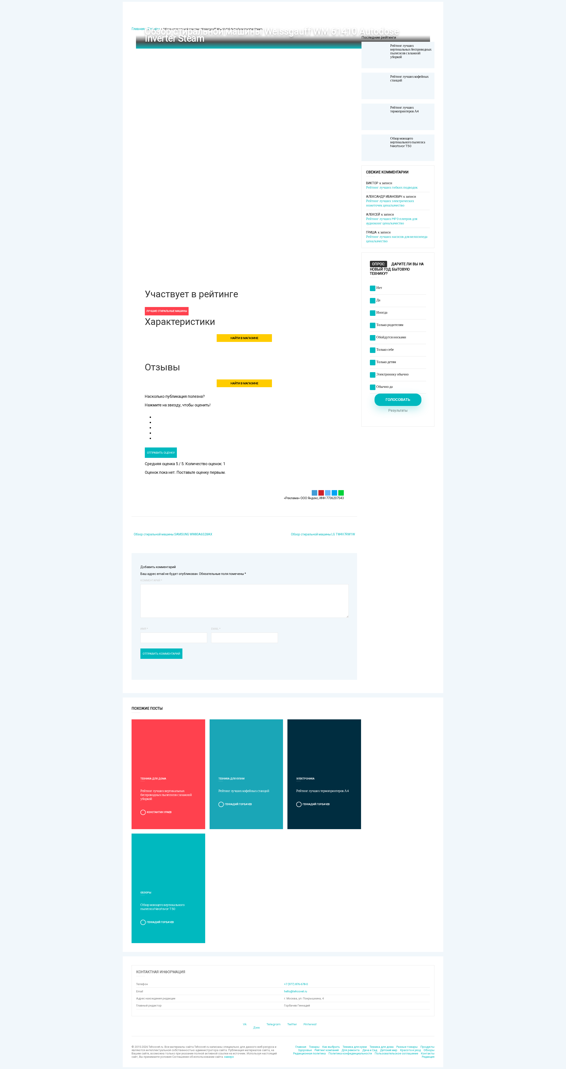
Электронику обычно (392, 374)
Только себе (385, 349)
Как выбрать (331, 1046)
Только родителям (389, 325)
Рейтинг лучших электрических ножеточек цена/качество (390, 203)
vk (245, 1024)
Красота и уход (410, 1050)
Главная (138, 29)
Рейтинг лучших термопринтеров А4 (404, 109)
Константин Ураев (159, 812)
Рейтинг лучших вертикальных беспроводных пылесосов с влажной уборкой (411, 51)
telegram (273, 1024)
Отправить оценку (161, 452)
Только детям (386, 362)
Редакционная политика (309, 1053)
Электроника (305, 778)
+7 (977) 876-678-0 (296, 984)
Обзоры (145, 892)
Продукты (427, 1046)
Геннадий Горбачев (238, 804)
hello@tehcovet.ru (295, 991)
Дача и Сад (369, 1050)
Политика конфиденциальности (350, 1053)
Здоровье (305, 1050)
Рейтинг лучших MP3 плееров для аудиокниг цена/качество (391, 221)
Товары (153, 29)
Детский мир (388, 1050)
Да (378, 300)
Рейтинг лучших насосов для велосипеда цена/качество (396, 239)
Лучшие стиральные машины (166, 311)
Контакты (427, 1053)
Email (215, 628)
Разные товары (407, 1046)
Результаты (398, 410)
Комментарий (151, 580)
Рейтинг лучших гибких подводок (392, 187)
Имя (144, 628)
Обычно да (384, 387)
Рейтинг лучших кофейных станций (243, 791)
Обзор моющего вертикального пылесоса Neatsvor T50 (407, 142)
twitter (292, 1024)
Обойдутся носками (391, 337)
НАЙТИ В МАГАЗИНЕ (244, 338)
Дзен (256, 1027)
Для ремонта (350, 1050)
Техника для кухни (231, 778)
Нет (379, 288)
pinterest (310, 1024)
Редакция (428, 1056)
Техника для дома (153, 778)
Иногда (381, 312)
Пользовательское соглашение (396, 1053)
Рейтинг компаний (327, 1050)
